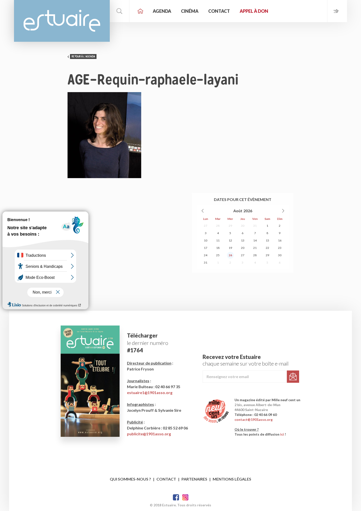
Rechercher (119, 11)
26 (230, 255)
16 (279, 240)
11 (218, 240)
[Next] (283, 211)
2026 (247, 210)
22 (267, 248)
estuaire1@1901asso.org (149, 392)
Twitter (185, 497)
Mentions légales (232, 479)
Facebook (176, 497)
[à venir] (337, 11)
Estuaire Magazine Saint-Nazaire (62, 21)
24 (205, 255)
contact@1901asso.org (254, 419)
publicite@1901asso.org (149, 433)
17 (205, 248)
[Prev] (203, 211)
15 (267, 240)
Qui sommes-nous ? (130, 479)
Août (237, 210)
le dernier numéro (147, 343)
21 (255, 248)
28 (218, 225)
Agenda (162, 11)
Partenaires (194, 479)
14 (255, 240)
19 (230, 248)
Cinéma (189, 11)
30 (242, 225)
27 (205, 225)
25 (218, 255)
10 (205, 240)
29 (230, 225)
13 (242, 240)
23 (279, 248)
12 (230, 240)
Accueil (140, 11)
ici (282, 434)
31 (255, 225)
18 (218, 248)
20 (242, 248)
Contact (219, 11)
